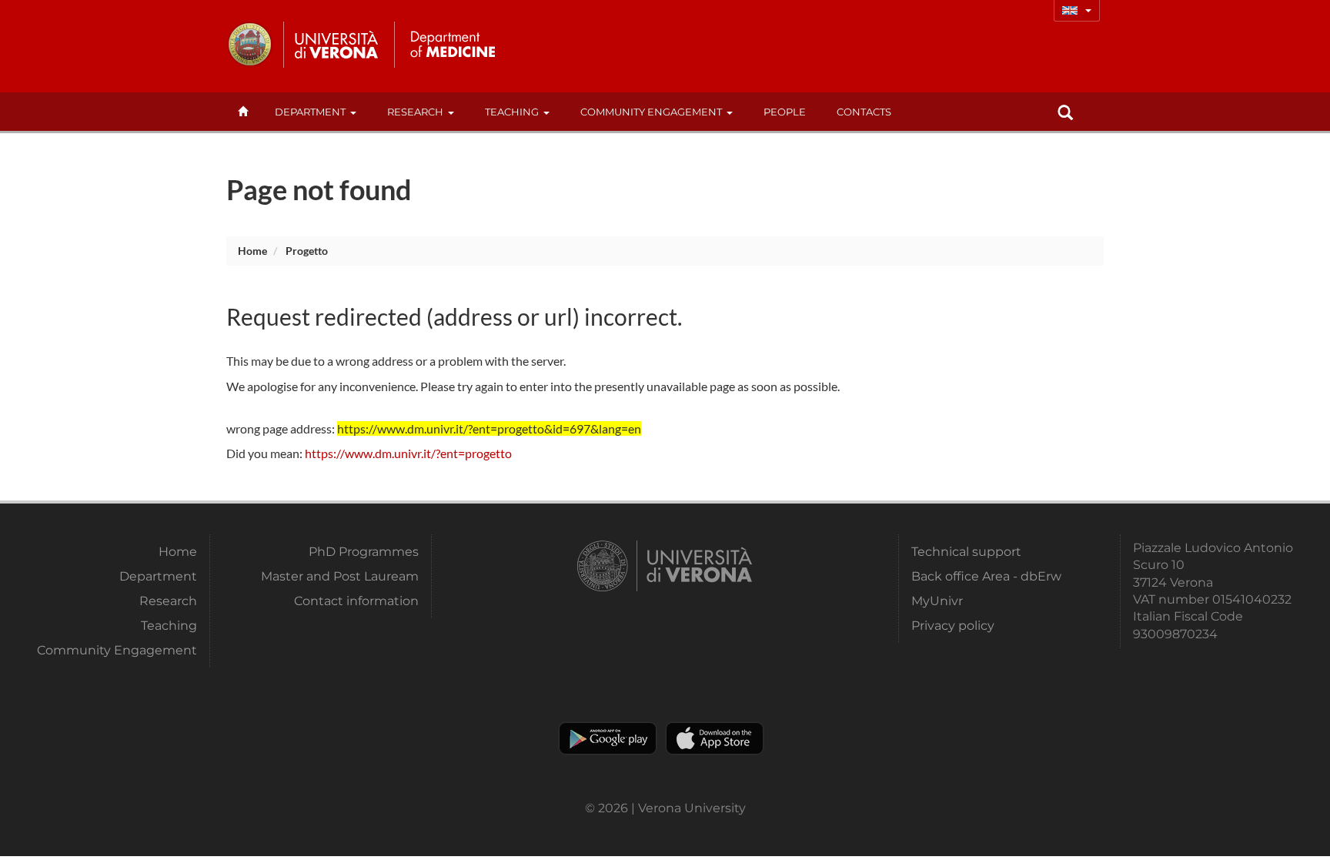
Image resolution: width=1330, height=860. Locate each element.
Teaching (512, 111)
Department (310, 111)
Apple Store (715, 738)
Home (252, 250)
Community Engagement (651, 111)
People (785, 111)
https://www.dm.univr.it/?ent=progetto (408, 453)
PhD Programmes (364, 551)
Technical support (966, 551)
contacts (864, 111)
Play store (608, 738)
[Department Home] (452, 45)
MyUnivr (937, 601)
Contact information (356, 601)
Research (415, 111)
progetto (307, 250)
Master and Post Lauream (340, 576)
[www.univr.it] (303, 45)
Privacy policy (952, 625)
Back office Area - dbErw (986, 576)
